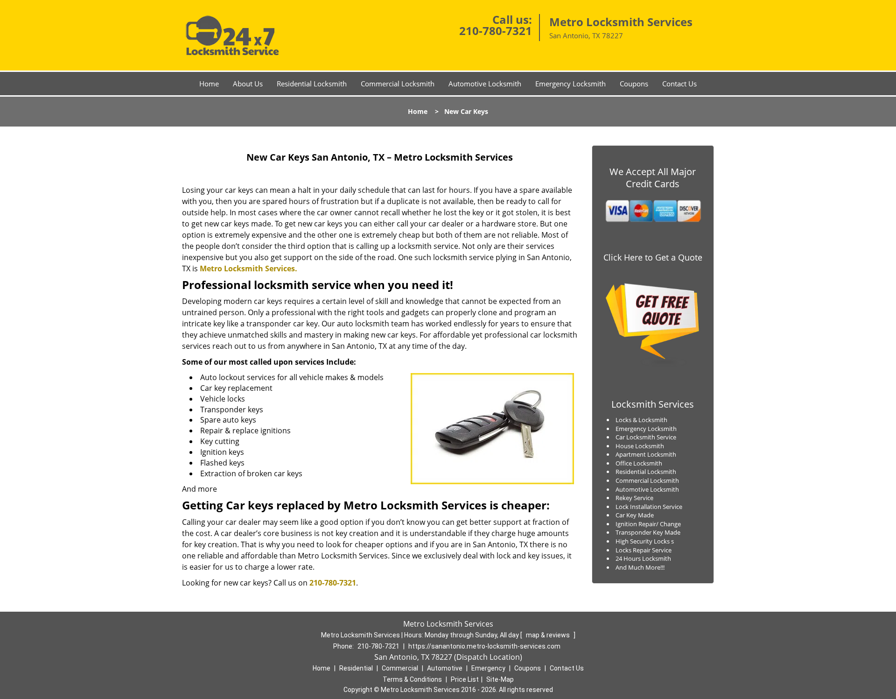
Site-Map (500, 679)
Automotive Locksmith (484, 83)
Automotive (444, 668)
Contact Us (679, 83)
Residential (356, 668)
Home (209, 83)
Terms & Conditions (412, 679)
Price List (465, 679)
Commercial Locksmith (397, 83)
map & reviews (548, 635)
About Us (248, 83)
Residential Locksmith (312, 83)
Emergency (488, 668)
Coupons (634, 83)
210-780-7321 (495, 30)
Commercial (400, 668)
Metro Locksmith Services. (248, 268)
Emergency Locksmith (570, 83)
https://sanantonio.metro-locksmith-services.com (484, 646)
